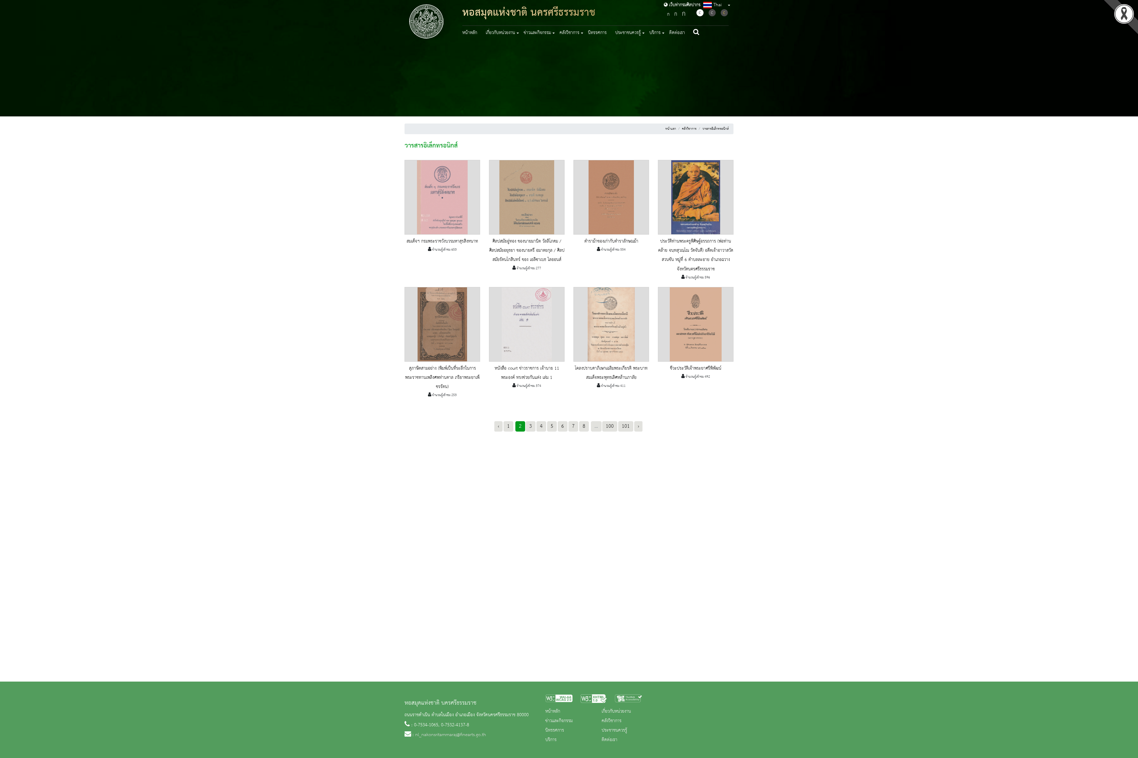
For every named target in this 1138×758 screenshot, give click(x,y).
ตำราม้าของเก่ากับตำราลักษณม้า (611, 241)
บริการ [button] (655, 32)
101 (626, 426)
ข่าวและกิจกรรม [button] (537, 32)
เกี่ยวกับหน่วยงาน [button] (500, 32)
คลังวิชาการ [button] (569, 32)
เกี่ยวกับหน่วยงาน (616, 711)
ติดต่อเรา (677, 32)
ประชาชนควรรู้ (614, 730)
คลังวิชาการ (689, 129)
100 (610, 426)
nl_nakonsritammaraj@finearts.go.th (450, 734)
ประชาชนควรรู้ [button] (628, 32)
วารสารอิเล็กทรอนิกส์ (715, 129)
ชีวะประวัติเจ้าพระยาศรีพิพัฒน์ (695, 368)
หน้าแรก (670, 129)
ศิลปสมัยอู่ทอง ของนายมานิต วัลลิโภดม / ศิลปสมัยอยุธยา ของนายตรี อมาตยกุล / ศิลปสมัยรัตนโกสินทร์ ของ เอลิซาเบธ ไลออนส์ (527, 250)
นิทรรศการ (597, 32)
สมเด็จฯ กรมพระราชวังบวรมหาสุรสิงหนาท (442, 241)
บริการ (551, 739)
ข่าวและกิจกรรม (559, 721)
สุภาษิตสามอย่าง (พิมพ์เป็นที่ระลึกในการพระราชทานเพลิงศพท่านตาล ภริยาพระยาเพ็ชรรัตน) (442, 377)
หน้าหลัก (469, 32)
